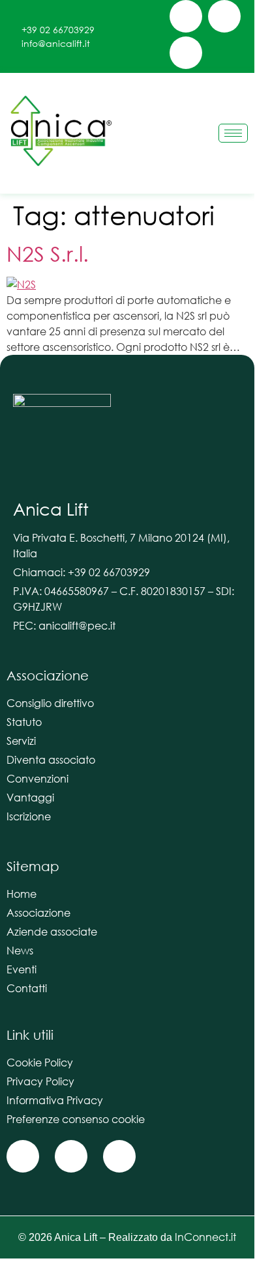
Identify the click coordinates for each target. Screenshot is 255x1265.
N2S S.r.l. (48, 253)
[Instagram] (224, 16)
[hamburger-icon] (233, 133)
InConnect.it (205, 1237)
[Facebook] (186, 16)
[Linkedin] (186, 52)
